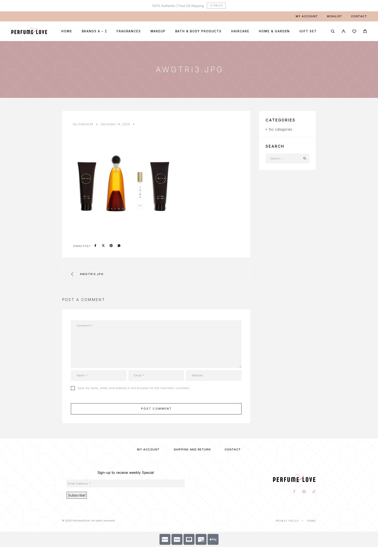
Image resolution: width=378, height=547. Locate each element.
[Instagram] (304, 492)
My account (307, 16)
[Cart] (365, 32)
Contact (359, 16)
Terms (311, 520)
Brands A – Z (94, 31)
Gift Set (308, 31)
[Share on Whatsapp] (119, 246)
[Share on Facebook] (95, 246)
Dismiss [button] (216, 5)
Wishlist (334, 16)
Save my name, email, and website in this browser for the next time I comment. (133, 388)
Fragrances (129, 31)
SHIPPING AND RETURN (192, 449)
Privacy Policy (287, 520)
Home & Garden (274, 31)
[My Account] (343, 31)
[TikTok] (314, 492)
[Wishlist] (354, 32)
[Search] (332, 31)
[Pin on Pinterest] (111, 246)
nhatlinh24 (85, 124)
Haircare (240, 31)
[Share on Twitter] (103, 246)
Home (66, 31)
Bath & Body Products (198, 31)
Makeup (158, 31)
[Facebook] (294, 492)
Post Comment (156, 408)
